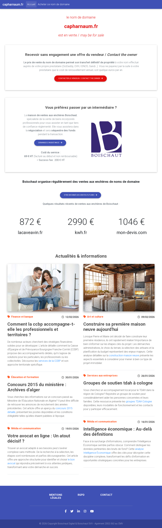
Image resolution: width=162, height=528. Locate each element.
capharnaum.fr (81, 26)
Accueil (32, 4)
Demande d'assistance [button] (48, 143)
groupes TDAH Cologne (139, 401)
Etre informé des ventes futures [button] (79, 195)
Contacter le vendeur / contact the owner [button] (79, 78)
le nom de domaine (81, 17)
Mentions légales (55, 496)
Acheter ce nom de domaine (54, 4)
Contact (106, 494)
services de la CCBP (49, 360)
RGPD (81, 494)
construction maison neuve (124, 355)
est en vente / (81, 35)
